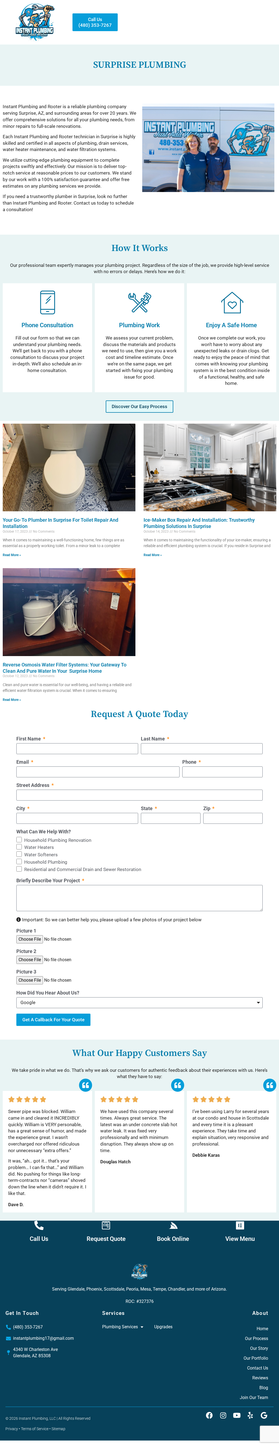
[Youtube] (237, 1415)
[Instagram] (223, 1415)
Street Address (33, 785)
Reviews (260, 1377)
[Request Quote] (106, 1225)
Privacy (11, 1429)
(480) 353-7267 (28, 1327)
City (21, 808)
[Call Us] (39, 1225)
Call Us (39, 1238)
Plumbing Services (120, 1326)
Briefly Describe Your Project (48, 880)
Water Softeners (41, 854)
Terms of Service (34, 1429)
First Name (29, 739)
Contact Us (257, 1368)
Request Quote (106, 1238)
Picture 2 (26, 951)
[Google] (264, 1415)
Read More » (12, 555)
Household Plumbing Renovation (57, 840)
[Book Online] (173, 1225)
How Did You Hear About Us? (47, 993)
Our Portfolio (256, 1358)
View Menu (240, 1238)
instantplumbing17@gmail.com (43, 1338)
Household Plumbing (45, 862)
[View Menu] (240, 1225)
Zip (207, 808)
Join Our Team (254, 1397)
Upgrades (163, 1326)
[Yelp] (250, 1415)
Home (262, 1328)
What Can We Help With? (43, 831)
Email (23, 762)
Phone (190, 762)
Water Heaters (39, 847)
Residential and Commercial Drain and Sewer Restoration (82, 869)
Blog (263, 1387)
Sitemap (58, 1429)
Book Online (173, 1238)
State (147, 808)
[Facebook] (209, 1415)
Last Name (153, 739)
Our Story (259, 1348)
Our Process (256, 1338)
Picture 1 (26, 931)
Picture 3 (26, 972)
